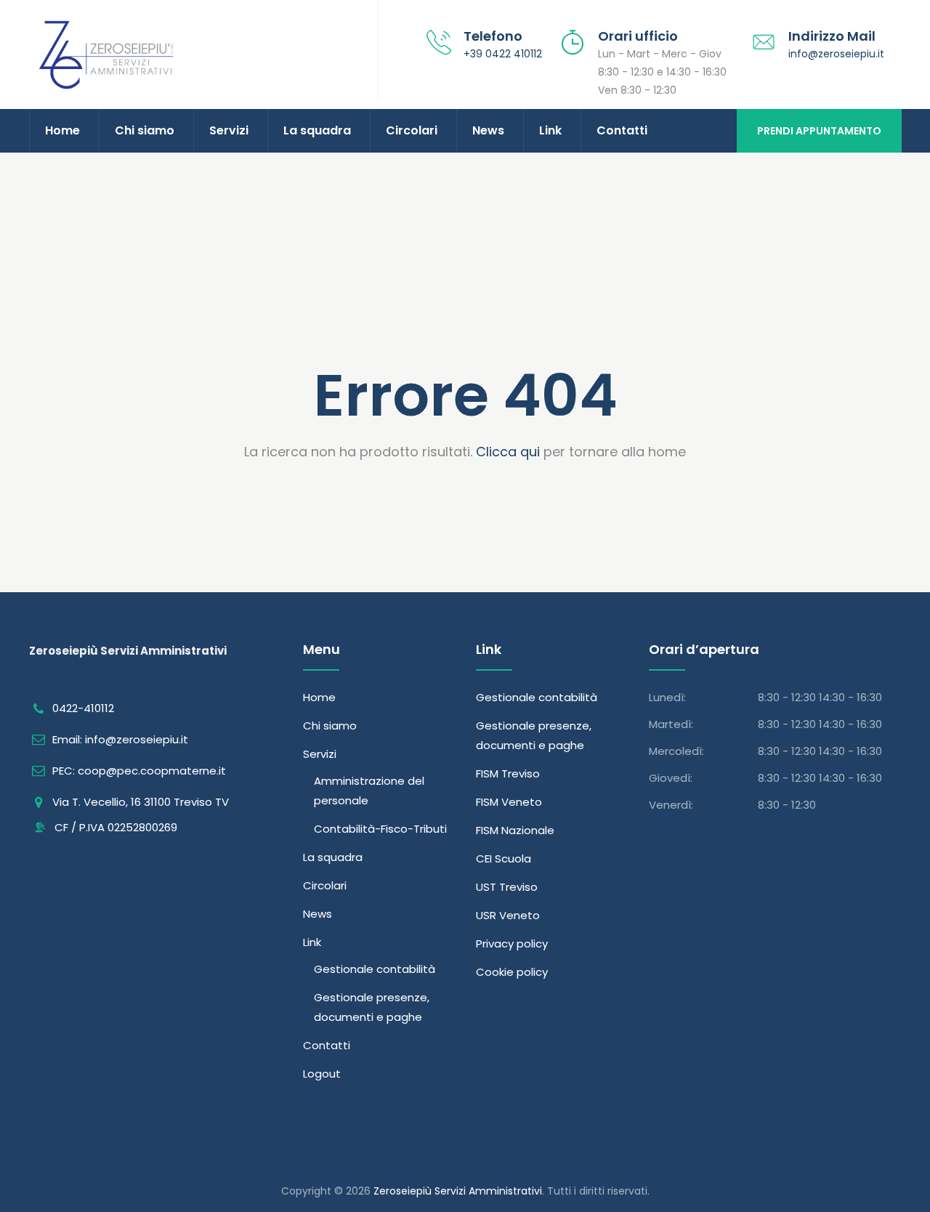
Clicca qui (508, 452)
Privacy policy (512, 943)
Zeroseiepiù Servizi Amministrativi (457, 1191)
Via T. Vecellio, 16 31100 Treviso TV (140, 801)
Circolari (411, 130)
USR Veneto (508, 915)
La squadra (317, 130)
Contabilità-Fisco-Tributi (380, 828)
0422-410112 (83, 708)
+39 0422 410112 (503, 54)
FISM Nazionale (515, 830)
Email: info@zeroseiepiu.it (120, 739)
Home (62, 130)
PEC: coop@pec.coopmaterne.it (139, 770)
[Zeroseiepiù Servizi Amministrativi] (178, 54)
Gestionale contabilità (374, 969)
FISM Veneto (509, 801)
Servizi (228, 130)
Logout (322, 1073)
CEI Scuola (503, 858)
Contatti (622, 130)
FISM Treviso (508, 773)
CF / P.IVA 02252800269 (114, 827)
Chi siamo (144, 130)
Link (550, 130)
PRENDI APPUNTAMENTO (819, 131)
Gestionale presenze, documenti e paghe (371, 1007)
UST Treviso (507, 886)
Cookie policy (512, 971)
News (488, 130)
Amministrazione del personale (369, 790)
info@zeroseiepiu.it (836, 54)
